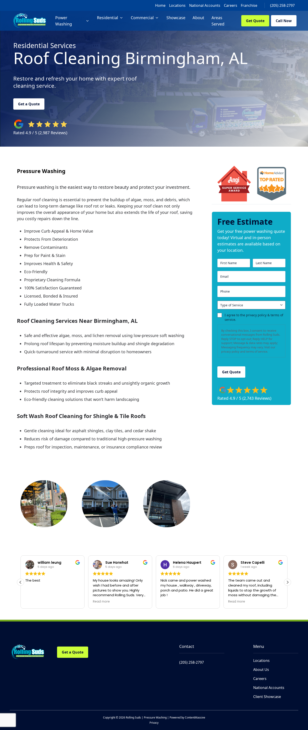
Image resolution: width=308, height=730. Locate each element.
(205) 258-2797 (282, 5)
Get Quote (255, 20)
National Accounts (204, 5)
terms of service (256, 351)
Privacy (154, 723)
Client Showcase (267, 696)
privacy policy (230, 351)
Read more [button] (101, 602)
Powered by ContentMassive (187, 717)
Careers (230, 5)
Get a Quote (29, 104)
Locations (177, 5)
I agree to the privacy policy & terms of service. (254, 317)
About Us (261, 669)
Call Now (284, 20)
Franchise (249, 5)
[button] (287, 582)
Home (160, 5)
